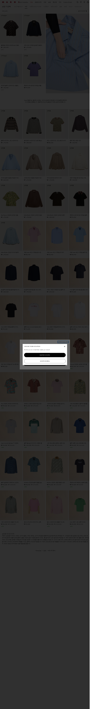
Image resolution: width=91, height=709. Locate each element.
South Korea (45, 361)
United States (45, 355)
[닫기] (65, 346)
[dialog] (45, 354)
